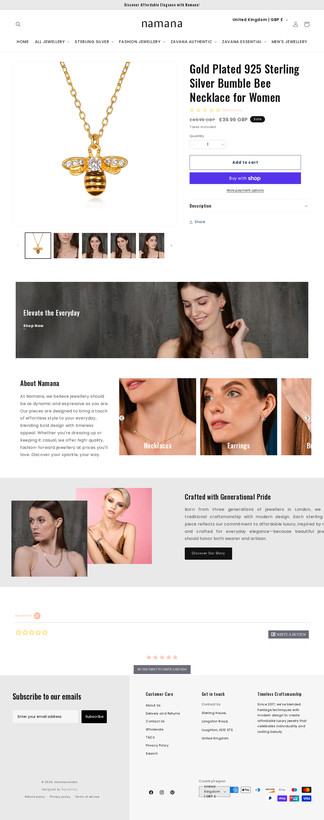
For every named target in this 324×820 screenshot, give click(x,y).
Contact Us (155, 721)
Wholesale (154, 729)
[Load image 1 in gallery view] (38, 246)
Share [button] (200, 221)
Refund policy (35, 797)
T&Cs (150, 737)
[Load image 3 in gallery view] (95, 246)
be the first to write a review (162, 669)
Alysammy (69, 789)
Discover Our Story (208, 553)
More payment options (245, 190)
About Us (153, 705)
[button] (18, 24)
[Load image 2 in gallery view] (66, 246)
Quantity (197, 136)
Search (152, 753)
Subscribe (94, 716)
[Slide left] (18, 245)
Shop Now (33, 325)
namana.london (66, 782)
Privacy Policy (157, 745)
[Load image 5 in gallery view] (152, 246)
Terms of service (87, 797)
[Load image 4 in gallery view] (123, 246)
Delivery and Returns (163, 713)
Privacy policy (60, 797)
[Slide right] (171, 245)
